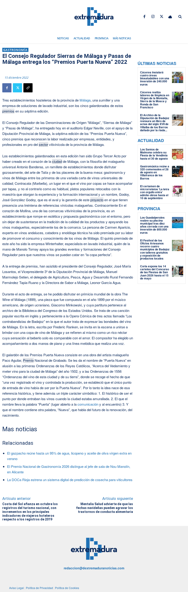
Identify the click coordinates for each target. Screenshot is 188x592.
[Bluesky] (170, 16)
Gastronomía (15, 50)
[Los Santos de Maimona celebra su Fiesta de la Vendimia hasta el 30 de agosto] (177, 154)
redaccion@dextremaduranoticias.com (94, 568)
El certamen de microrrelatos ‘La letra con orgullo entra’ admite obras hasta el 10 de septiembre (154, 192)
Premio (28, 360)
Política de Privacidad (39, 588)
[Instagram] (153, 16)
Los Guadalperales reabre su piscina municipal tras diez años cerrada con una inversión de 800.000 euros (154, 225)
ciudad (57, 161)
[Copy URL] (28, 87)
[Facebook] (144, 16)
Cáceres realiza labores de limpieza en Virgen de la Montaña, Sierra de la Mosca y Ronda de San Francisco (154, 99)
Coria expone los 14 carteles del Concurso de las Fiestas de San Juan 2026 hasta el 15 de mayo (154, 272)
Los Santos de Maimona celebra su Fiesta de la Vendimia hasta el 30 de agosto (154, 154)
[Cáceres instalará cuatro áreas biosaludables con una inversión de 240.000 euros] (177, 77)
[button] (180, 16)
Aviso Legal (16, 588)
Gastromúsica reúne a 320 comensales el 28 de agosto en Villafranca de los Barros (154, 172)
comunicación (87, 404)
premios (8, 111)
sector (43, 144)
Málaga (85, 100)
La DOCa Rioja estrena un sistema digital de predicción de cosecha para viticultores (70, 479)
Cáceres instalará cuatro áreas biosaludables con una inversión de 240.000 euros (154, 78)
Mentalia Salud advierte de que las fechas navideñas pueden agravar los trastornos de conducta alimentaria (104, 508)
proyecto (96, 199)
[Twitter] (161, 16)
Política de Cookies (67, 588)
